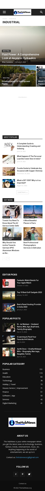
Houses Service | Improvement (8, 238)
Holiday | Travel (29, 217)
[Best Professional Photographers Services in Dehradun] (33, 233)
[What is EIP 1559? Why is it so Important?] (8, 183)
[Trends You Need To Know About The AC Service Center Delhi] (12, 211)
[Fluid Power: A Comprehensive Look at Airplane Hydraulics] (22, 45)
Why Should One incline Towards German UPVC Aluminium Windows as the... (10, 248)
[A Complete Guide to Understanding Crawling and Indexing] (8, 146)
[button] (41, 12)
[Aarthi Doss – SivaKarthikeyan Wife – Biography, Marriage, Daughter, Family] (8, 352)
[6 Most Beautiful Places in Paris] (33, 211)
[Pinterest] (22, 474)
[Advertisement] (22, 4)
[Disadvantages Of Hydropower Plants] (18, 78)
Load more (22, 192)
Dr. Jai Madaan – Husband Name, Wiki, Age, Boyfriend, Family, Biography (28, 326)
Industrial (6, 51)
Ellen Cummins (7, 62)
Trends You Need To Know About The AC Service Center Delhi (10, 223)
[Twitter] (29, 474)
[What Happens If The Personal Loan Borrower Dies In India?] (8, 159)
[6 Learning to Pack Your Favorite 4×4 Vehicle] (8, 340)
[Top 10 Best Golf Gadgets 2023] (8, 295)
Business (6, 217)
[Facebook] (15, 474)
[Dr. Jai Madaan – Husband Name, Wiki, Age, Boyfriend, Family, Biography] (8, 327)
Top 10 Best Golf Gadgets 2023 (29, 292)
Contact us (22, 483)
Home (4, 19)
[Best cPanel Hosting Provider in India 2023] (8, 307)
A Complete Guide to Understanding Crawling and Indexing (28, 146)
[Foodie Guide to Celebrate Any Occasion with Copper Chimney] (8, 171)
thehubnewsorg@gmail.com (27, 457)
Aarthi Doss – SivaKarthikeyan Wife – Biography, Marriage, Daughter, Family (29, 351)
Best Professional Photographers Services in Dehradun (32, 245)
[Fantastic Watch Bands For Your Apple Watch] (8, 283)
